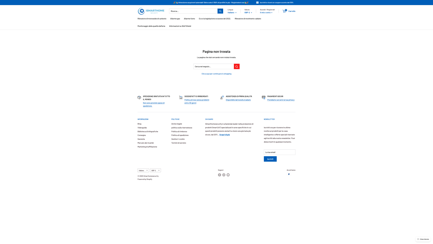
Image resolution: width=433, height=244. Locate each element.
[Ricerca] (220, 11)
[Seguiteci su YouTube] (228, 174)
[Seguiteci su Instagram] (223, 174)
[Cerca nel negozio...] (237, 66)
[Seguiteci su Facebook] (219, 174)
